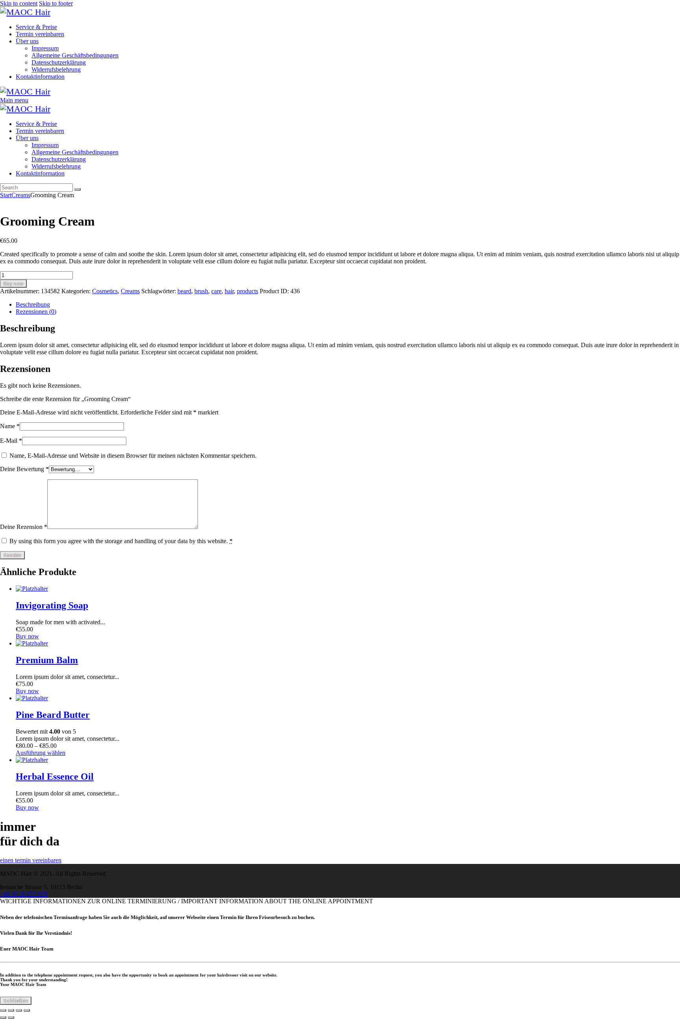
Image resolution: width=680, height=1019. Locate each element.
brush (201, 291)
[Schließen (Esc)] (27, 1010)
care (216, 291)
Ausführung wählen (40, 752)
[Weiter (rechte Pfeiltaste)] (11, 1017)
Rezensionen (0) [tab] (36, 311)
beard (184, 291)
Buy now (13, 284)
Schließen (15, 1001)
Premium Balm (47, 660)
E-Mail (11, 440)
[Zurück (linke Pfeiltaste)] (3, 1017)
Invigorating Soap (52, 605)
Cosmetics (105, 291)
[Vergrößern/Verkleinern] (3, 1010)
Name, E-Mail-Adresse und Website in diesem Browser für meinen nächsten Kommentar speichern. (133, 455)
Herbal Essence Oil (55, 776)
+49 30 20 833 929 (24, 894)
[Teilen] (19, 1010)
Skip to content (18, 3)
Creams (20, 195)
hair (229, 291)
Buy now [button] (27, 636)
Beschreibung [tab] (33, 304)
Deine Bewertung (24, 469)
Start (5, 195)
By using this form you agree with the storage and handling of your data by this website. (121, 541)
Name (10, 426)
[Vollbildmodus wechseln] (11, 1010)
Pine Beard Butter (53, 715)
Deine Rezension (23, 526)
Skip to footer (56, 3)
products (247, 291)
